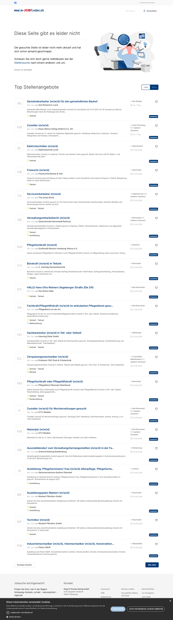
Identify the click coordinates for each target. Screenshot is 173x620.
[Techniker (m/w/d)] (19, 522)
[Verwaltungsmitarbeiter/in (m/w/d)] (19, 220)
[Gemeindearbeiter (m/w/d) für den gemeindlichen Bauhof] (19, 103)
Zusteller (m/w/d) (38, 125)
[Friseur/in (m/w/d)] (19, 172)
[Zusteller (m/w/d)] (19, 127)
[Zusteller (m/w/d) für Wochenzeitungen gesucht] (19, 410)
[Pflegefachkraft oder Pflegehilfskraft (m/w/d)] (19, 383)
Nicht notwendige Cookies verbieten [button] (146, 609)
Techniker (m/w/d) (38, 519)
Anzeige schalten (24, 565)
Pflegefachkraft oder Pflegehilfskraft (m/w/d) (55, 381)
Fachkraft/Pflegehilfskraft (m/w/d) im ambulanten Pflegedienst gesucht (71, 305)
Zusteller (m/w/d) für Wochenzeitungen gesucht (56, 408)
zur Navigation (148, 593)
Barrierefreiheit (148, 589)
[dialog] (86, 609)
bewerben (153, 116)
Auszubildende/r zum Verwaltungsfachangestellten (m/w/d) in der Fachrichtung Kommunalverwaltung (90, 448)
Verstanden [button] (118, 609)
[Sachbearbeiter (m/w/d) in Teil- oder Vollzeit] (19, 335)
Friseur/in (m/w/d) (38, 170)
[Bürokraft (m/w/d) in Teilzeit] (19, 265)
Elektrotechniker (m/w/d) (42, 146)
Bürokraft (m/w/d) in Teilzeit (44, 263)
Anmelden (152, 11)
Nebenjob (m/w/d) (38, 429)
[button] (154, 102)
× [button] (170, 601)
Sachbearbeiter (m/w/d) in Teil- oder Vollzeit (54, 332)
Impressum (105, 589)
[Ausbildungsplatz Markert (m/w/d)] (19, 495)
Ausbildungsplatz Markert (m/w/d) (48, 492)
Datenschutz (106, 597)
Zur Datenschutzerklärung (47, 608)
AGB (102, 593)
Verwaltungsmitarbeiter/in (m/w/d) (48, 217)
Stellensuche (22, 62)
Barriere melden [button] (127, 589)
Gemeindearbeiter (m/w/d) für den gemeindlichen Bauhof (62, 101)
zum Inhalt (146, 597)
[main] (86, 295)
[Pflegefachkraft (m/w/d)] (19, 247)
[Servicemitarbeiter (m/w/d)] (19, 196)
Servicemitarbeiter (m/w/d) (44, 193)
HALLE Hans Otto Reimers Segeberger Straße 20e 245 (60, 287)
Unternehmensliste (147, 3)
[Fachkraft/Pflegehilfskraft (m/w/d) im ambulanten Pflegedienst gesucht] (19, 308)
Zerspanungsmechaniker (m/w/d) (47, 356)
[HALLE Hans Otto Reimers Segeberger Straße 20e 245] (19, 289)
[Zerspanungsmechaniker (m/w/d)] (19, 359)
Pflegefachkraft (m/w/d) (42, 244)
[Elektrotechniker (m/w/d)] (19, 148)
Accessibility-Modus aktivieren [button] (129, 594)
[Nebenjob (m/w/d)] (19, 431)
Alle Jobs (30, 105)
